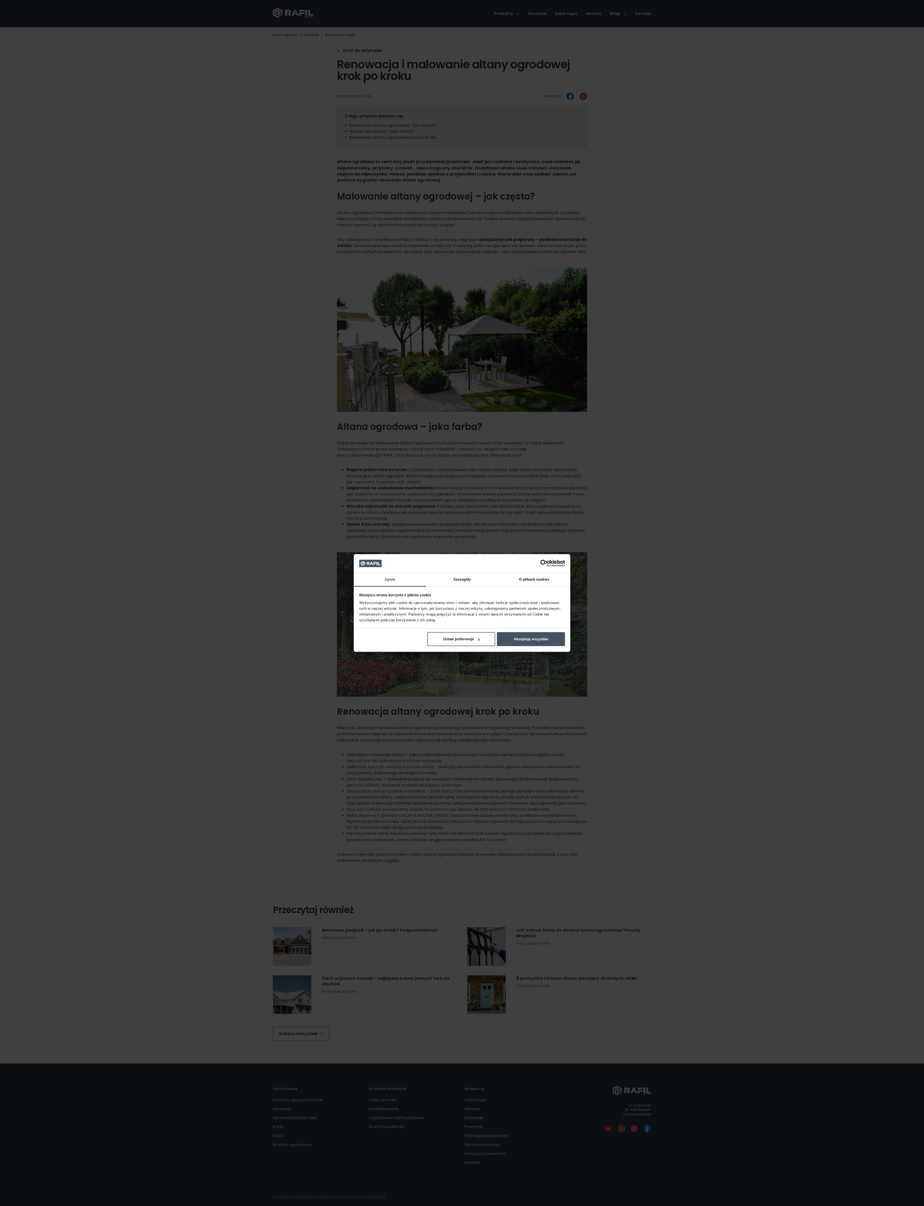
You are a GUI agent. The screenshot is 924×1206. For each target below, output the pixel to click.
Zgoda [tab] (390, 579)
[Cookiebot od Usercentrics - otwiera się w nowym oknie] (544, 563)
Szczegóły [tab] (462, 579)
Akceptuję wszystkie (531, 639)
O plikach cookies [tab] (534, 579)
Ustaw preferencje (458, 639)
